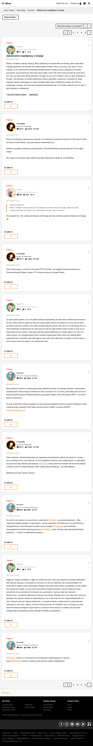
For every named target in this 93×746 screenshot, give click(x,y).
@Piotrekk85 (57, 526)
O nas (69, 705)
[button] (89, 45)
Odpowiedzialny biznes (28, 733)
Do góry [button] (7, 693)
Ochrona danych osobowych (41, 738)
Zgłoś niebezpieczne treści (78, 733)
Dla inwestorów (48, 707)
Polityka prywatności (23, 738)
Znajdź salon (29, 705)
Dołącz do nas (62, 3)
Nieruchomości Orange (60, 738)
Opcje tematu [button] (9, 17)
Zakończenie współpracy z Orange (24, 56)
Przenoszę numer (7, 705)
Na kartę (31, 10)
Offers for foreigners (77, 738)
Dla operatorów (48, 705)
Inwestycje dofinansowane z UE (12, 741)
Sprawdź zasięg (29, 707)
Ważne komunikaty (63, 736)
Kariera (69, 710)
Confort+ (24, 736)
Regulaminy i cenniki (8, 710)
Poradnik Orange (36, 736)
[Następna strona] (89, 33)
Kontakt (69, 707)
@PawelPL (52, 520)
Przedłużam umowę (8, 707)
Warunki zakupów (7, 738)
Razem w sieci (42, 733)
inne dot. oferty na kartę (16, 95)
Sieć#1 (15, 733)
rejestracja (33, 95)
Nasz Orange (9, 10)
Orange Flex (6, 733)
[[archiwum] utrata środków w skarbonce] (89, 26)
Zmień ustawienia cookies (59, 733)
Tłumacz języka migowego (10, 736)
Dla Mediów (47, 710)
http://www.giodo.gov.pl (15, 410)
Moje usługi (21, 10)
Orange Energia (49, 736)
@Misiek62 (43, 464)
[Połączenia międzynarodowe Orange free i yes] (85, 26)
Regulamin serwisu (78, 736)
